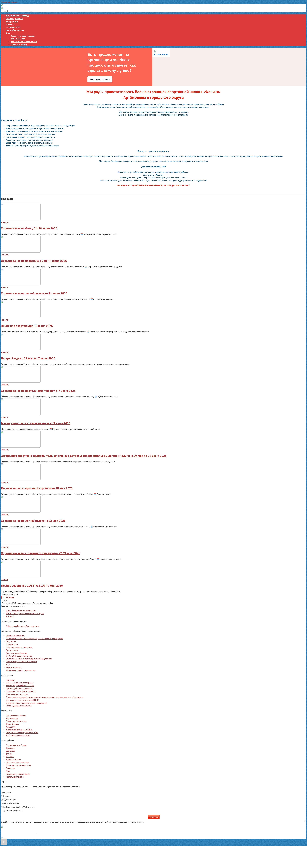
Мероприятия (12, 718)
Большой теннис (13, 759)
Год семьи (10, 680)
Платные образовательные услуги (21, 662)
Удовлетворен (9, 800)
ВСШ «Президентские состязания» (21, 611)
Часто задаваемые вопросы (18, 706)
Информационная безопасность (20, 686)
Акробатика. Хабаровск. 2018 (19, 730)
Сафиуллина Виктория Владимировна (22, 626)
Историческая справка (16, 715)
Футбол (9, 754)
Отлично (7, 792)
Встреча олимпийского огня (18, 765)
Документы (11, 641)
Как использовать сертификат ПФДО (22, 700)
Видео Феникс (12, 724)
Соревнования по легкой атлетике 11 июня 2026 (34, 293)
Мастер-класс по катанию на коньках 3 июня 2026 (35, 423)
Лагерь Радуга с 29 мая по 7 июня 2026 (28, 358)
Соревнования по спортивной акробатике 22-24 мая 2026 (40, 553)
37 (7, 597)
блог (8, 33)
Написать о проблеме (100, 79)
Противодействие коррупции (19, 688)
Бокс (8, 771)
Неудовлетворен (11, 803)
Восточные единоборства (23, 36)
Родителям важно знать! (17, 694)
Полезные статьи (19, 44)
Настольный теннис (14, 777)
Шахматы (10, 757)
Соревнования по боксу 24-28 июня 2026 (29, 228)
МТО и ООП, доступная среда (19, 656)
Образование (12, 644)
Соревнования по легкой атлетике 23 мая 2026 (33, 520)
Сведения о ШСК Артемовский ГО (21, 691)
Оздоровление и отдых (16, 721)
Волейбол (10, 748)
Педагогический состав (16, 653)
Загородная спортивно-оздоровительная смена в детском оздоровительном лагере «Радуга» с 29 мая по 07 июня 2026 (84, 455)
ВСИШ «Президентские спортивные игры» (25, 614)
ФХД (8, 664)
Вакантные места (13, 667)
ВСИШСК (10, 616)
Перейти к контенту (10, 2)
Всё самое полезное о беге (24, 42)
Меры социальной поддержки (19, 683)
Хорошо (7, 796)
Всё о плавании (18, 39)
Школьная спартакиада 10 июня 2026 (27, 326)
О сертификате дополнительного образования (26, 703)
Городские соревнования (17, 762)
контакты (10, 24)
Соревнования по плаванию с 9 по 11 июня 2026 (34, 261)
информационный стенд (17, 16)
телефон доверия (14, 19)
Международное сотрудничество (21, 670)
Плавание (10, 768)
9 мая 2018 (10, 727)
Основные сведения (15, 636)
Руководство (12, 650)
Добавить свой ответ (12, 810)
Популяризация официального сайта (22, 733)
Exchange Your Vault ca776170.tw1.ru (18, 807)
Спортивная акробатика (16, 745)
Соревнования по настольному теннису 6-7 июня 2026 (38, 390)
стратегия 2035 (13, 27)
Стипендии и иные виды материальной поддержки (29, 659)
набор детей (12, 21)
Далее (11, 597)
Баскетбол (10, 751)
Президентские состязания (18, 774)
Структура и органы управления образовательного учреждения (34, 639)
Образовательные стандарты (19, 647)
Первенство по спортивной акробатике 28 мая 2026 (37, 488)
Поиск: (4, 11)
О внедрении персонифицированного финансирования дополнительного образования (44, 697)
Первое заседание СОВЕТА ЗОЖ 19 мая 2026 (32, 585)
